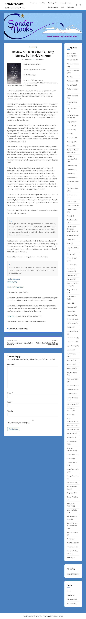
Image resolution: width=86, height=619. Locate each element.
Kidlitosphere (71, 323)
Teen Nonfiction (72, 510)
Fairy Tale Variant (72, 248)
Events (69, 240)
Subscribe (71, 7)
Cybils (69, 216)
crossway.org (12, 282)
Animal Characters (73, 70)
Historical (70, 307)
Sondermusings (53, 7)
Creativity (70, 201)
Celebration (70, 138)
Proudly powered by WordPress (32, 616)
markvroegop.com (13, 279)
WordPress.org (72, 603)
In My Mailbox (71, 319)
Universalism (71, 547)
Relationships (71, 429)
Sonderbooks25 (72, 463)
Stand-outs (70, 482)
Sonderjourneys (66, 3)
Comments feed (72, 599)
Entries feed (71, 595)
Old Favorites (71, 386)
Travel (69, 539)
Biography (70, 122)
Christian (12, 328)
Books (69, 134)
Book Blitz (70, 126)
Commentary (71, 178)
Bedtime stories (72, 109)
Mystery (69, 364)
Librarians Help (72, 338)
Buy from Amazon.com (15, 287)
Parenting (70, 394)
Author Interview (72, 89)
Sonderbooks (14, 4)
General (69, 279)
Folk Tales (70, 265)
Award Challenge (72, 96)
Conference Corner (73, 182)
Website (10, 411)
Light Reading (71, 346)
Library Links (71, 342)
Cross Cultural (71, 205)
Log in (69, 591)
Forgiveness (71, 275)
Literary (69, 350)
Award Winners (72, 102)
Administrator (28, 59)
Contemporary (71, 195)
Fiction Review (71, 258)
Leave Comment (39, 59)
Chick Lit (69, 146)
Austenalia (70, 85)
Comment (11, 365)
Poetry (69, 415)
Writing (69, 557)
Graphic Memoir (72, 290)
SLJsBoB (70, 459)
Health (69, 303)
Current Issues (72, 209)
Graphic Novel (71, 296)
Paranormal (71, 390)
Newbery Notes (72, 373)
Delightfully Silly (72, 220)
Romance (70, 433)
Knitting (69, 327)
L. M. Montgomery (73, 331)
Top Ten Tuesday (72, 532)
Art (68, 77)
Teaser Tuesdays (72, 497)
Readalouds (71, 425)
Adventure (70, 60)
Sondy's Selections (73, 476)
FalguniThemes (58, 616)
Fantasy (69, 254)
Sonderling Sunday (73, 469)
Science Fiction (72, 442)
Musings (69, 360)
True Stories (71, 543)
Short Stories (71, 455)
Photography (71, 404)
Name (10, 393)
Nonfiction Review (22, 328)
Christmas (70, 170)
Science (69, 437)
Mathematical (71, 354)
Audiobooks (70, 81)
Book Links (70, 130)
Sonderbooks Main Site (37, 3)
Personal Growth (72, 398)
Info (62, 7)
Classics (69, 174)
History (69, 311)
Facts (68, 244)
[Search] (80, 5)
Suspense (70, 493)
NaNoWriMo (71, 368)
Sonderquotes (52, 3)
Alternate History (72, 64)
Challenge (70, 142)
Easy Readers (71, 236)
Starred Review (72, 486)
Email (9, 402)
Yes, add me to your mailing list (18, 423)
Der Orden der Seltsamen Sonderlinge (71, 229)
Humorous (70, 315)
